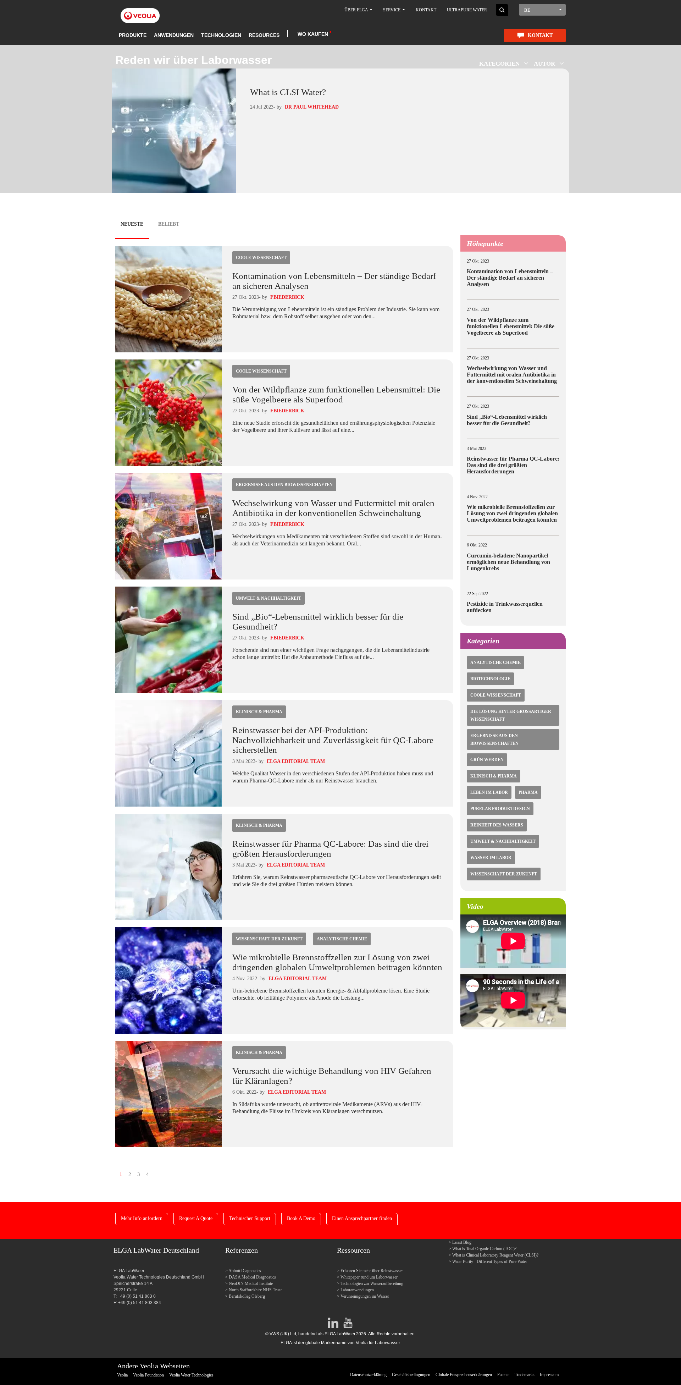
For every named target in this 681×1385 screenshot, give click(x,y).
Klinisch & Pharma (259, 711)
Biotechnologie (490, 678)
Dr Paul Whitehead (312, 107)
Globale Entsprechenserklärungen (464, 1374)
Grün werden (487, 759)
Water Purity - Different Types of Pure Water (489, 1261)
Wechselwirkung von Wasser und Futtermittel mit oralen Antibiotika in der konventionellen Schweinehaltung (333, 508)
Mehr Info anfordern (141, 1218)
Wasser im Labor (490, 857)
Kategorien (499, 63)
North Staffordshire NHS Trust (255, 1289)
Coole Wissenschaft (261, 257)
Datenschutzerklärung (368, 1374)
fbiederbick (287, 297)
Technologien (221, 35)
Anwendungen (174, 35)
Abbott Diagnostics (245, 1270)
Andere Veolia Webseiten (153, 1366)
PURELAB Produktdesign (500, 808)
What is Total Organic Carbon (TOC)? (484, 1248)
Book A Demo (301, 1218)
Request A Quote (195, 1218)
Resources (264, 35)
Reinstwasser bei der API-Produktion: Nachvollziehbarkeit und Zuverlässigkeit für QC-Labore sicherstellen (332, 739)
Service (392, 9)
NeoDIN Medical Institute (251, 1283)
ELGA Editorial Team (296, 761)
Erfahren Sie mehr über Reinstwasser (371, 1270)
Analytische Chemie (342, 938)
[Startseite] (140, 11)
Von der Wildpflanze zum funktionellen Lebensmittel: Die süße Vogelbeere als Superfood (336, 394)
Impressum (549, 1374)
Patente (503, 1374)
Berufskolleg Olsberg (247, 1296)
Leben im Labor (489, 792)
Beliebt (168, 224)
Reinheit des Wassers (496, 825)
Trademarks (525, 1374)
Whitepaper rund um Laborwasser (369, 1277)
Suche (502, 10)
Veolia (122, 1375)
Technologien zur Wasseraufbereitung (371, 1283)
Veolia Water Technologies (191, 1375)
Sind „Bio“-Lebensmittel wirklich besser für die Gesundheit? (507, 420)
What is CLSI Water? (288, 92)
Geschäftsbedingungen (411, 1374)
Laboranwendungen (357, 1289)
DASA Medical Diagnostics (252, 1277)
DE (527, 10)
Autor (544, 63)
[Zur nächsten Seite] (154, 1173)
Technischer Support (249, 1218)
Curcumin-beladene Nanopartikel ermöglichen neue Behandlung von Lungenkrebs (508, 562)
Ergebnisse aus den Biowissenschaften (284, 484)
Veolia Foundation (148, 1375)
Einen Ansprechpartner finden (362, 1218)
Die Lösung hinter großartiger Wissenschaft (510, 715)
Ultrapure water (467, 9)
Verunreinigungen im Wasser (364, 1296)
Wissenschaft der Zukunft (269, 938)
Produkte (132, 35)
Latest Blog (461, 1242)
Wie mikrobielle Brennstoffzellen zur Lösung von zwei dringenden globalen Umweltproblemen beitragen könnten (337, 962)
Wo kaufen (313, 34)
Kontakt (426, 9)
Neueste (132, 224)
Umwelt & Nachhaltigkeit (268, 598)
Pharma (528, 792)
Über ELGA (356, 9)
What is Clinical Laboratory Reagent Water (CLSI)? (495, 1255)
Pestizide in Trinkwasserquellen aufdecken (505, 607)
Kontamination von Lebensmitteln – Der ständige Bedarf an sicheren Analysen (510, 277)
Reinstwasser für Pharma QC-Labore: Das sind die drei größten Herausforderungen (330, 848)
